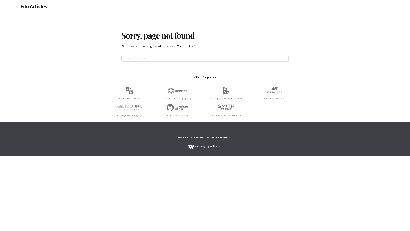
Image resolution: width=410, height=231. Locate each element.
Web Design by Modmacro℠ (208, 146)
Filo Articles (33, 6)
